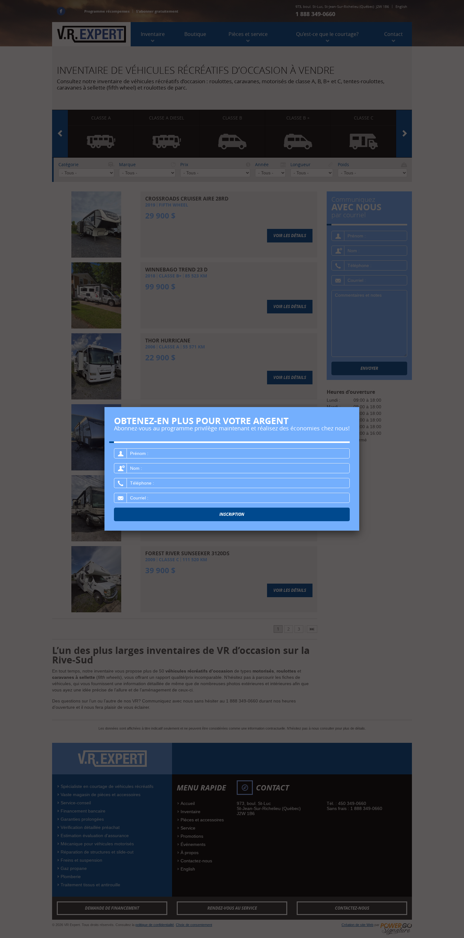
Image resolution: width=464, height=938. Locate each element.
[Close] (359, 407)
